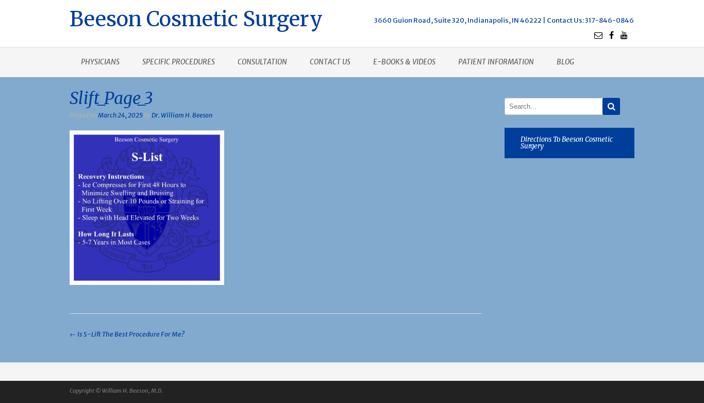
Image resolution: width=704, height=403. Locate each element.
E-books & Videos (404, 61)
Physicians (100, 61)
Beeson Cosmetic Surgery (196, 17)
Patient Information (496, 61)
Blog (565, 61)
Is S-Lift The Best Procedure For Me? (127, 334)
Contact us (330, 61)
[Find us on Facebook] (611, 35)
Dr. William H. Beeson (182, 115)
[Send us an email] (598, 35)
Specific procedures (178, 61)
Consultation (262, 61)
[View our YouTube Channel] (624, 35)
